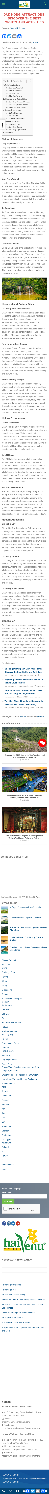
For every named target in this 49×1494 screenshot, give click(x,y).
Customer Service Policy (14, 1294)
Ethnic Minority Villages (17, 107)
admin (24, 28)
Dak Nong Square (15, 127)
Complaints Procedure (13, 1317)
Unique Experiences (13, 110)
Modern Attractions (12, 121)
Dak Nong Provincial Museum (19, 102)
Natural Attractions (12, 84)
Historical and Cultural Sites (16, 98)
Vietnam (23, 716)
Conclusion (9, 132)
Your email (6, 1192)
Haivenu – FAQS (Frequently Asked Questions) (24, 1299)
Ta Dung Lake (14, 93)
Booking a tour (9, 1289)
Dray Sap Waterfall (16, 88)
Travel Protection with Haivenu (17, 1322)
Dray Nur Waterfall (15, 90)
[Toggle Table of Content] (27, 81)
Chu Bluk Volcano (15, 96)
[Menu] (3, 4)
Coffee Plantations (15, 113)
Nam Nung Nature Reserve (18, 104)
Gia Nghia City (14, 124)
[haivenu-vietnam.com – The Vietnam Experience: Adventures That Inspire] (24, 4)
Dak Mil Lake (13, 115)
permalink (40, 716)
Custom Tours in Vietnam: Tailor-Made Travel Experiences (22, 1306)
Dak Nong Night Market (17, 129)
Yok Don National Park (17, 118)
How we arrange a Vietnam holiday (19, 1312)
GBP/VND (23, 897)
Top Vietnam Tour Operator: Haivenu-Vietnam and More (23, 1329)
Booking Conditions (12, 1284)
